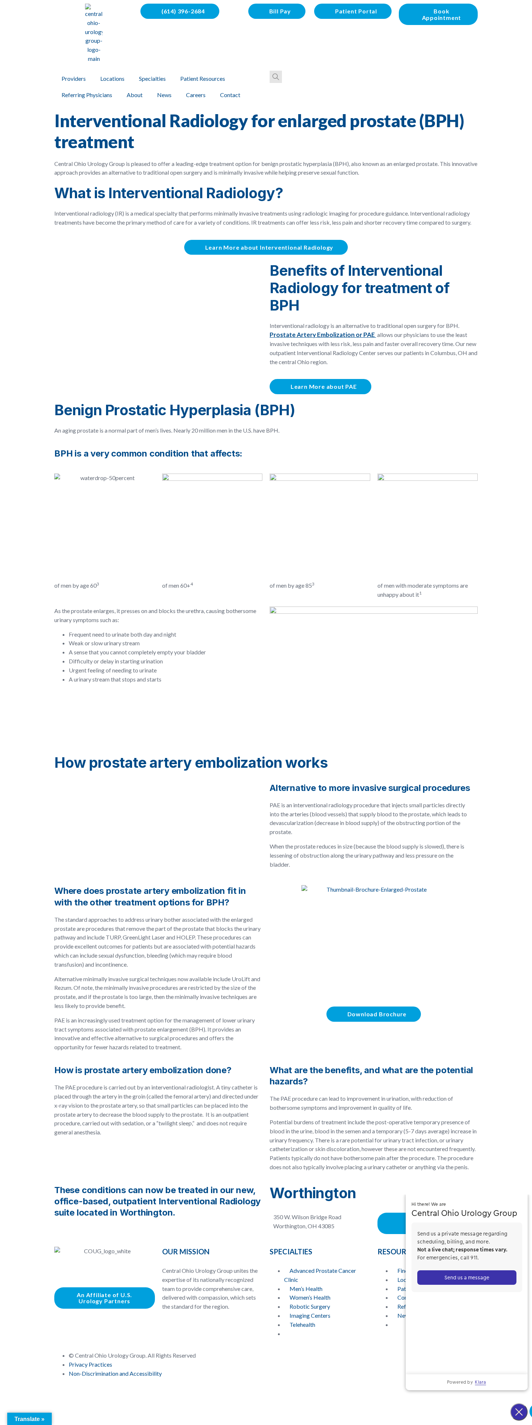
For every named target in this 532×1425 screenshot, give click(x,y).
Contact (230, 94)
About (135, 94)
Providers (74, 78)
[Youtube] (102, 1325)
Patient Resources (202, 78)
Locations (112, 78)
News (164, 94)
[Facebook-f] (63, 1325)
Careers (196, 94)
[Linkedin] (82, 1325)
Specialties (152, 78)
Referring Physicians (87, 94)
